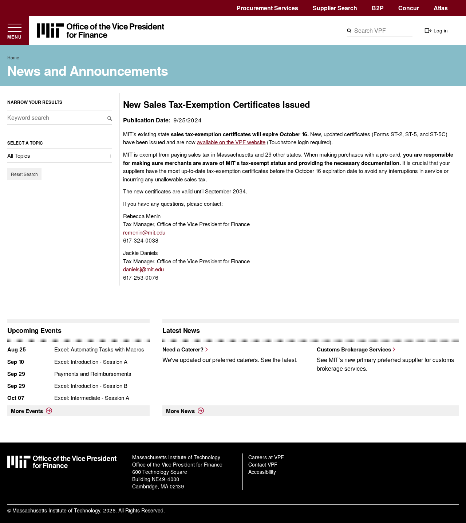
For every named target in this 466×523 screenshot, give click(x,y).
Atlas (441, 8)
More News (180, 411)
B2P (378, 8)
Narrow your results (34, 102)
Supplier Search (335, 8)
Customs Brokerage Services (354, 349)
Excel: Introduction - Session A (90, 361)
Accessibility (262, 471)
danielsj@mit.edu (143, 269)
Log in (441, 30)
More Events (27, 411)
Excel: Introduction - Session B (90, 385)
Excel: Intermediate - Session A (91, 397)
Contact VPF (262, 464)
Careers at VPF (266, 457)
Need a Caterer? (183, 349)
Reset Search (24, 174)
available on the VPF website (231, 142)
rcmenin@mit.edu (144, 232)
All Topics (18, 155)
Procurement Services (267, 8)
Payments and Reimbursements (92, 373)
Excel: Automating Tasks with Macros (99, 349)
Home (13, 57)
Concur (408, 8)
